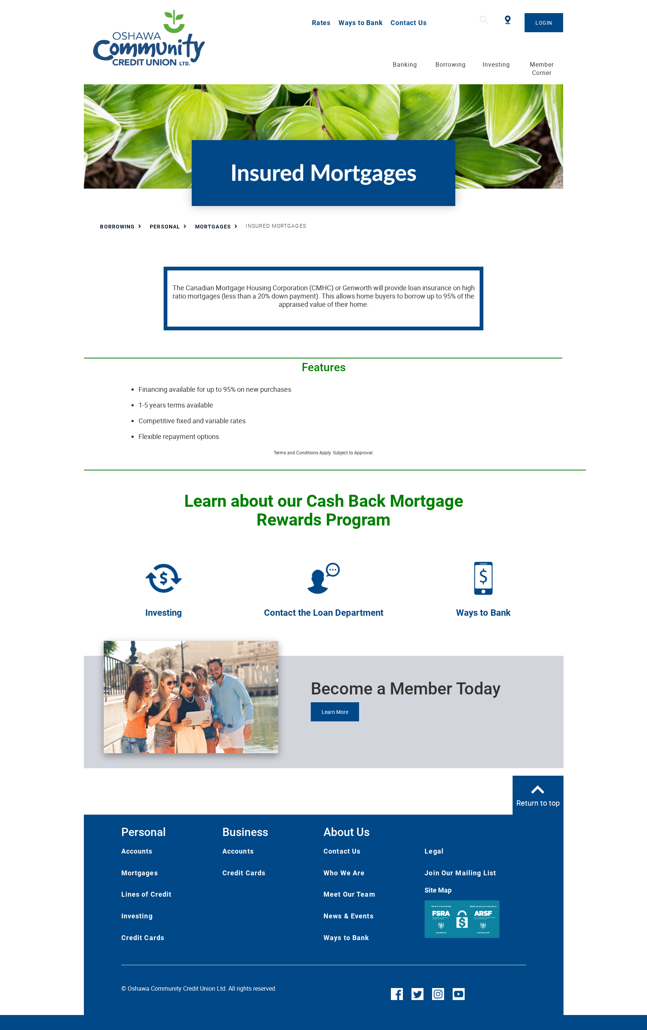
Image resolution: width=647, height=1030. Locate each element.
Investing (163, 613)
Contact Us (408, 23)
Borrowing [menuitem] (450, 64)
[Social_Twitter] (417, 993)
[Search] (483, 20)
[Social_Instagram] (438, 993)
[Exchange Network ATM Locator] (507, 19)
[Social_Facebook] (397, 993)
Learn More (335, 711)
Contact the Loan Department (323, 613)
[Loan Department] (323, 578)
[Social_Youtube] (459, 993)
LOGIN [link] (543, 22)
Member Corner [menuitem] (542, 68)
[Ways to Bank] (483, 578)
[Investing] (163, 578)
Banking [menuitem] (405, 64)
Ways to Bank (360, 23)
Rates (321, 23)
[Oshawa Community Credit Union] (179, 38)
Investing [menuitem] (496, 64)
